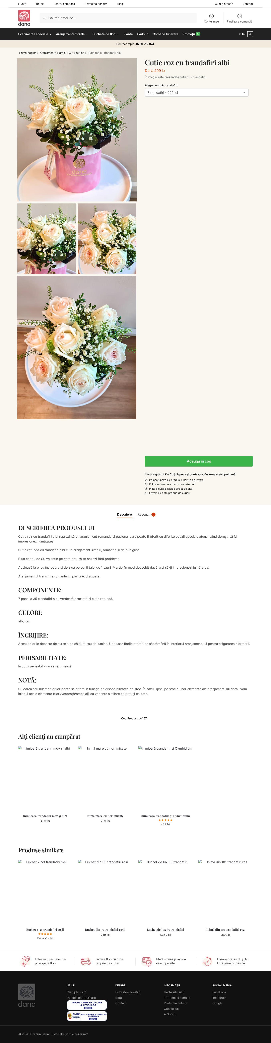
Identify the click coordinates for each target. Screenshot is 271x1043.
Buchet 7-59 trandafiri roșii (45, 930)
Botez (40, 3)
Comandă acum (45, 946)
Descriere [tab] (124, 514)
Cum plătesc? (224, 3)
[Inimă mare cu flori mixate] (105, 778)
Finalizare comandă (239, 21)
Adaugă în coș (199, 461)
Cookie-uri (171, 1009)
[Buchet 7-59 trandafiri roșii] (45, 892)
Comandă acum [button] (45, 829)
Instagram (219, 998)
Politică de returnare (81, 998)
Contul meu (211, 21)
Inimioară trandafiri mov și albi (45, 816)
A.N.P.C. (169, 1014)
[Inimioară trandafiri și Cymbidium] (165, 778)
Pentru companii (64, 3)
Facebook (219, 992)
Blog (120, 3)
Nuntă (22, 3)
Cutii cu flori (76, 52)
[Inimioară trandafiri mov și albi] (45, 778)
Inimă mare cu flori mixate (105, 816)
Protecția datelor (176, 1003)
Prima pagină (28, 52)
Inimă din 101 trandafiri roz (225, 930)
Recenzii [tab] (146, 514)
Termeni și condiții (177, 998)
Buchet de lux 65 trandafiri (165, 930)
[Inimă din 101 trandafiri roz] (225, 892)
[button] (246, 34)
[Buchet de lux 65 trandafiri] (165, 892)
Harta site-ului (174, 992)
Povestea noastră (96, 3)
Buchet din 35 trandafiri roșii (105, 930)
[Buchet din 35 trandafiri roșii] (105, 892)
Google (217, 1003)
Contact (248, 3)
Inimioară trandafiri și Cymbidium (165, 816)
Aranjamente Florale (53, 52)
